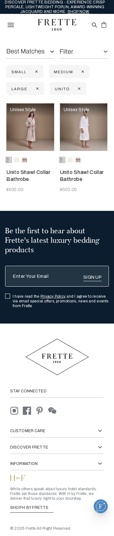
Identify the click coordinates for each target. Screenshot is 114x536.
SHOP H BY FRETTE (29, 507)
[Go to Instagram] (16, 410)
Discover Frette (29, 447)
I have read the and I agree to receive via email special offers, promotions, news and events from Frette (61, 301)
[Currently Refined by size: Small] (35, 72)
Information (24, 464)
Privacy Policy (53, 296)
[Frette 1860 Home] (57, 25)
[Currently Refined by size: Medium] (82, 72)
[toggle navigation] (10, 25)
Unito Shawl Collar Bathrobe (28, 176)
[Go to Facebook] (29, 410)
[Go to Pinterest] (41, 410)
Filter (66, 51)
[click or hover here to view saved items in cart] (104, 24)
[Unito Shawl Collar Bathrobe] (30, 127)
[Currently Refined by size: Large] (36, 89)
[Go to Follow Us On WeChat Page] (54, 410)
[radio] (16, 160)
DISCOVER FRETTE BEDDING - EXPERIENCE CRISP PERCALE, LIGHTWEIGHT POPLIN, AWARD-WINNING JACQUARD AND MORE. (55, 7)
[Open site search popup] (94, 25)
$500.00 (14, 189)
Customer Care (28, 431)
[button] (101, 506)
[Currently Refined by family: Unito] (78, 89)
